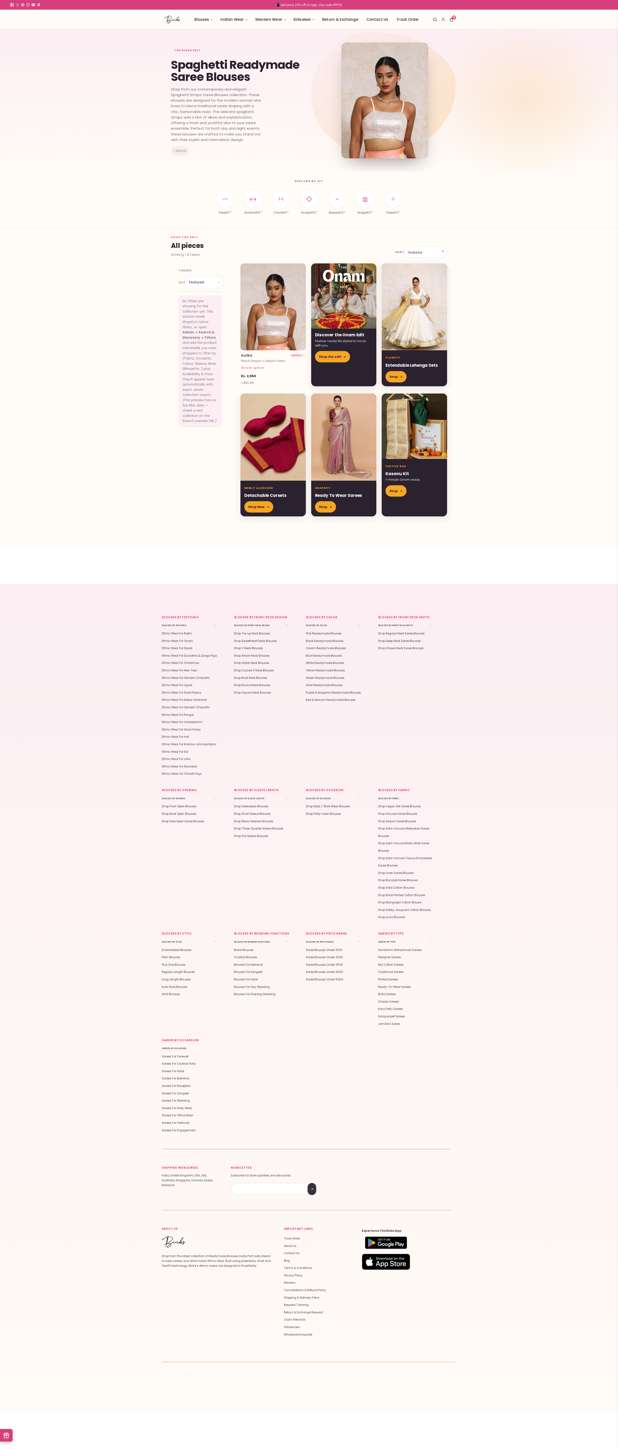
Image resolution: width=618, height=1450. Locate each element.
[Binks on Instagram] (28, 5)
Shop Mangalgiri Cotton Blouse (399, 902)
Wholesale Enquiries (298, 1335)
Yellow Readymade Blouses (325, 670)
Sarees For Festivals (176, 1123)
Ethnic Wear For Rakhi (177, 633)
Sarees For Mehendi (175, 1078)
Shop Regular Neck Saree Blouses (401, 633)
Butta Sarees (387, 994)
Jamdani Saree (389, 1024)
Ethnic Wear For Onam (177, 641)
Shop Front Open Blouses (179, 806)
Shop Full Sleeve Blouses (251, 836)
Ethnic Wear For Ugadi (177, 685)
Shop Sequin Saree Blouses (397, 821)
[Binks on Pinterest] (22, 5)
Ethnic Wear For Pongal (178, 715)
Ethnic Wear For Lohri (176, 759)
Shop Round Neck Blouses (252, 685)
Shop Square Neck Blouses (252, 693)
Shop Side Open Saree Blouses (183, 821)
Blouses (201, 19)
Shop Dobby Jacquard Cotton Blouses (404, 910)
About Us (290, 1246)
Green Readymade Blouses (325, 678)
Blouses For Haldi (246, 979)
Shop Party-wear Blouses (323, 814)
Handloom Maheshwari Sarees (400, 950)
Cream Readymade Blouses (326, 648)
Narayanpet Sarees (391, 1016)
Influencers (292, 1327)
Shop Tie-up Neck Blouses (252, 633)
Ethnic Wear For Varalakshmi (182, 722)
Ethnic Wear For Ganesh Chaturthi (186, 678)
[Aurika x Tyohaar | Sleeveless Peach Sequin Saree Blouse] (273, 307)
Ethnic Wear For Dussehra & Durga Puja (189, 656)
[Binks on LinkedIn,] (38, 5)
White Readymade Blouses (325, 663)
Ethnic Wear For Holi (175, 737)
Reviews (289, 1283)
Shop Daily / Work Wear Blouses (328, 806)
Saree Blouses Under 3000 (324, 972)
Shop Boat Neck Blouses (250, 678)
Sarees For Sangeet (175, 1093)
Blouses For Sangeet (248, 972)
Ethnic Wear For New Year (179, 670)
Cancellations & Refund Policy (305, 1290)
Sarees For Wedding (176, 1101)
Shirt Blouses (171, 994)
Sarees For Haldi (173, 1071)
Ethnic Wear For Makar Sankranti (184, 700)
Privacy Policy (293, 1275)
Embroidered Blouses (176, 950)
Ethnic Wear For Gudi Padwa (181, 693)
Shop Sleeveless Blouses (251, 806)
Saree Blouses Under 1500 (324, 950)
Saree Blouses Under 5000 (324, 979)
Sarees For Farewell (175, 1056)
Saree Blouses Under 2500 (324, 965)
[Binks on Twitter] (17, 5)
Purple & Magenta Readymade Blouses (333, 693)
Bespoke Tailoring (296, 1305)
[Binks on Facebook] (12, 5)
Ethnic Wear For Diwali (177, 648)
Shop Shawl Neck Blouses (252, 656)
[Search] (435, 19)
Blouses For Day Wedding (252, 987)
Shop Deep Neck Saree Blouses (399, 641)
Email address (248, 1183)
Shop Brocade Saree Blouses (398, 880)
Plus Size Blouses (174, 965)
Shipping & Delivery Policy (302, 1298)
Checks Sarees (388, 1002)
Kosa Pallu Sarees (390, 1009)
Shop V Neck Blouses (248, 648)
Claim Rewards (295, 1320)
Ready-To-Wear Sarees (394, 987)
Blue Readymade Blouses (324, 656)
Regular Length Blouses (178, 972)
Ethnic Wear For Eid (175, 752)
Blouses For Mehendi (248, 965)
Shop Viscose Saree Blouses (397, 814)
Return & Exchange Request (303, 1312)
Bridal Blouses (244, 950)
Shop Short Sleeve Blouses (252, 814)
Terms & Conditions (298, 1268)
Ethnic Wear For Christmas (180, 663)
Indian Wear (232, 19)
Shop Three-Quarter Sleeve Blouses (258, 829)
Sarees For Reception (176, 1086)
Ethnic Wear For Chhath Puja (182, 774)
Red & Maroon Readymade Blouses (331, 700)
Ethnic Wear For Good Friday (181, 730)
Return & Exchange (340, 19)
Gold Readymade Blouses (324, 685)
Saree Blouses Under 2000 (324, 957)
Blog (287, 1261)
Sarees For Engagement (179, 1130)
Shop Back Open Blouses (179, 814)
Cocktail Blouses (245, 957)
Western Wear (268, 19)
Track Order (407, 19)
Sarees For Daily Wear (177, 1108)
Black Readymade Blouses (325, 641)
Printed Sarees (388, 979)
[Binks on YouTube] (33, 5)
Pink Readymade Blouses (324, 633)
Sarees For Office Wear (177, 1115)
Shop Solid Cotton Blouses (396, 888)
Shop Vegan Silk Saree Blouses (399, 806)
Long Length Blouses (176, 979)
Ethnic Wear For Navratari (179, 766)
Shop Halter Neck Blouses (251, 663)
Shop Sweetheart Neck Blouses (255, 641)
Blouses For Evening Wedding (254, 994)
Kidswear (302, 19)
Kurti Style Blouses (174, 987)
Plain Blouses (171, 957)
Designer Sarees (389, 957)
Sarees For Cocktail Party (179, 1064)
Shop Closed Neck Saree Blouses (401, 648)
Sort (398, 252)
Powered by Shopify (229, 1383)
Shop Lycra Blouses (391, 917)
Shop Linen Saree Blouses (396, 873)
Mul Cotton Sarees (391, 965)
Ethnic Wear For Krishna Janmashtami (189, 744)
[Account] (443, 19)
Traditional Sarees (391, 972)
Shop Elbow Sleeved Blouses (253, 821)
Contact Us (377, 19)
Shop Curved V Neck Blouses (254, 670)
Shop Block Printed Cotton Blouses (401, 895)
